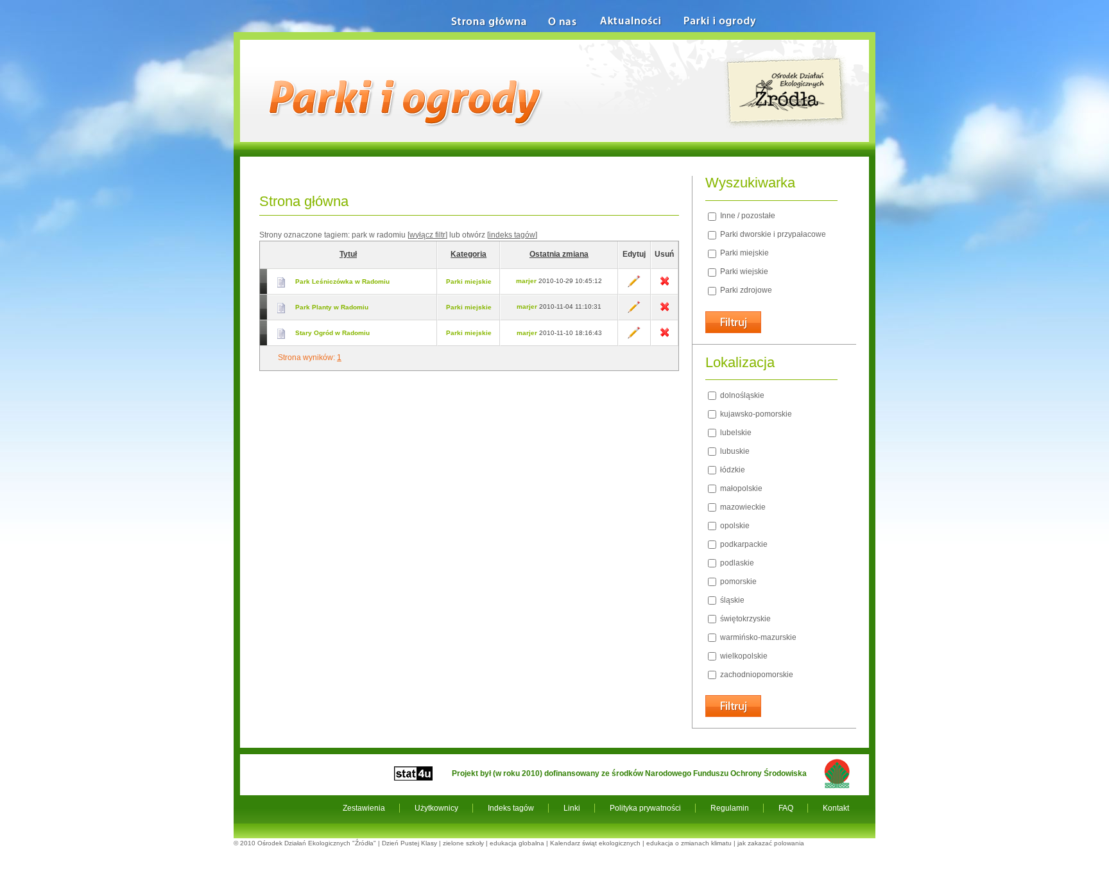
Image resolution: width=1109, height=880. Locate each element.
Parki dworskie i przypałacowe (772, 234)
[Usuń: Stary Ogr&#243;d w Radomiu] (664, 336)
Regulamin (729, 808)
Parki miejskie (469, 281)
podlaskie (736, 562)
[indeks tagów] (512, 234)
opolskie (734, 525)
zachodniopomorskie (755, 674)
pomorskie (737, 581)
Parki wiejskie (743, 271)
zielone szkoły (463, 843)
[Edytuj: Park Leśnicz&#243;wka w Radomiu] (634, 285)
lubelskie (735, 432)
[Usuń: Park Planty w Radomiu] (664, 311)
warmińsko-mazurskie (757, 637)
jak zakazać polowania (770, 843)
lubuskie (734, 451)
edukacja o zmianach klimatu (689, 843)
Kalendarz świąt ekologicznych (595, 843)
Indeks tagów (511, 808)
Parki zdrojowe (745, 290)
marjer (526, 280)
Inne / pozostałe (746, 215)
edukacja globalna (517, 843)
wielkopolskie (743, 655)
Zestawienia (364, 808)
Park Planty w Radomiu (331, 307)
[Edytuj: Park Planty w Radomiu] (634, 311)
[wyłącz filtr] (427, 234)
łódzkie (731, 469)
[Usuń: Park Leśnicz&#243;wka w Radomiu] (664, 285)
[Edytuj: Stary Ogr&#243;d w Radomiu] (634, 336)
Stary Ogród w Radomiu (332, 332)
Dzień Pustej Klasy (409, 843)
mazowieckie (742, 507)
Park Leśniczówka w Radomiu (342, 281)
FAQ (785, 808)
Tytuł (348, 254)
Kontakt (836, 808)
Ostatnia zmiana (559, 254)
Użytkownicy (436, 808)
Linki (571, 808)
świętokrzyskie (744, 618)
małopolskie (740, 488)
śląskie (731, 600)
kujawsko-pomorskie (755, 414)
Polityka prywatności (645, 808)
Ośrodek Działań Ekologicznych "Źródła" (316, 843)
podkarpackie (743, 544)
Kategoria (468, 254)
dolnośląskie (741, 395)
